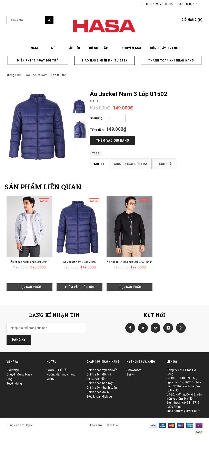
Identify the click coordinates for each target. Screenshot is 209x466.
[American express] (189, 425)
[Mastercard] (171, 425)
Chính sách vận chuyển (102, 370)
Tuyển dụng (14, 383)
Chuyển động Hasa (19, 374)
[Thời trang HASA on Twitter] (142, 328)
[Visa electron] (162, 425)
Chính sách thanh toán (102, 387)
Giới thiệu (13, 370)
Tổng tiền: (97, 130)
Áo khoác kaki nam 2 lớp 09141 (29, 261)
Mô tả (99, 164)
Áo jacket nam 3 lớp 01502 (79, 261)
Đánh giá (164, 164)
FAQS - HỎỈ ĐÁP (57, 370)
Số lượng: (96, 118)
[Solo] (199, 425)
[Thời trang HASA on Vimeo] (154, 328)
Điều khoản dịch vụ (99, 396)
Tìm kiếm (96, 425)
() (191, 20)
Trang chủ (14, 75)
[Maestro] (180, 425)
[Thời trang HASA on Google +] (180, 328)
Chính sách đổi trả (130, 164)
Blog (9, 379)
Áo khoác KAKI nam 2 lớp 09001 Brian (129, 261)
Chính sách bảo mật (100, 383)
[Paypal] (199, 432)
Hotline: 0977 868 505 (157, 4)
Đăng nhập (186, 4)
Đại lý (130, 374)
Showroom (134, 370)
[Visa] (153, 425)
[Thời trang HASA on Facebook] (129, 328)
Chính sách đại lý (98, 392)
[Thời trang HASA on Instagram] (167, 328)
